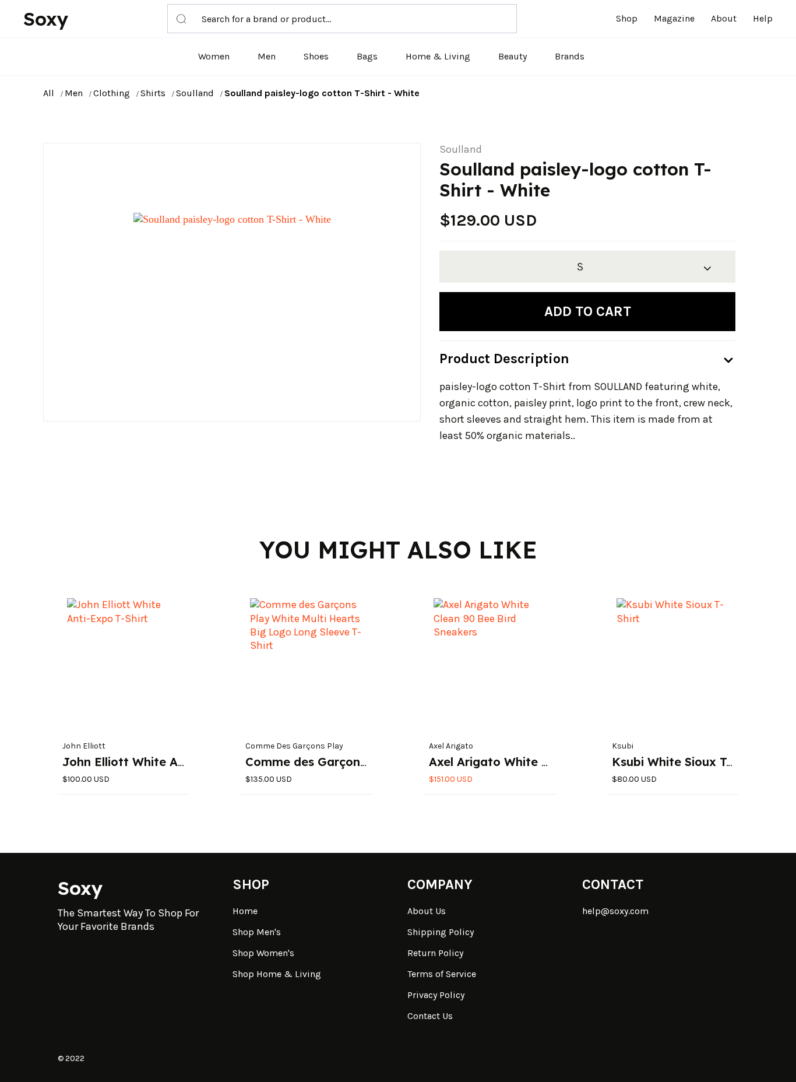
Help (763, 18)
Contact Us (430, 1015)
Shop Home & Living (277, 973)
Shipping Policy (440, 931)
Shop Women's (263, 952)
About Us (426, 910)
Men (267, 56)
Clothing (111, 93)
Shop (626, 18)
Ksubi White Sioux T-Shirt (685, 761)
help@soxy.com (615, 910)
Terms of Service (441, 973)
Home (245, 910)
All (48, 93)
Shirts (152, 93)
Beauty (512, 56)
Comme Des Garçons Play (294, 746)
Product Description (504, 358)
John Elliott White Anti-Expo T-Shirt (166, 761)
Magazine (674, 18)
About (724, 18)
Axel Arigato (451, 746)
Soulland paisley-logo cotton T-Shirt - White (322, 93)
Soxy (45, 18)
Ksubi (622, 746)
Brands (569, 56)
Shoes (316, 56)
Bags (367, 56)
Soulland (195, 93)
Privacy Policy (435, 994)
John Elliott (83, 746)
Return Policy (435, 952)
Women (214, 56)
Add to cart (587, 311)
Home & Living (438, 56)
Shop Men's (257, 931)
